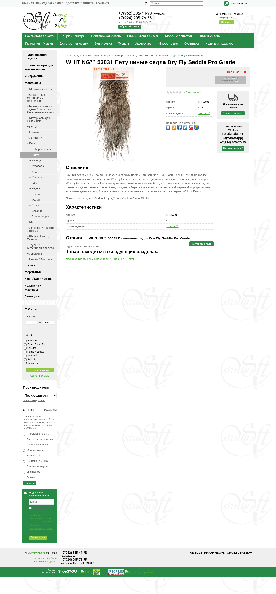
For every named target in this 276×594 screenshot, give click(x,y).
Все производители (34, 400)
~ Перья (32, 143)
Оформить (227, 22)
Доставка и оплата (80, 3)
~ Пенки (32, 126)
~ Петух (34, 154)
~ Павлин (35, 194)
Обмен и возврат (239, 553)
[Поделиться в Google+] (191, 127)
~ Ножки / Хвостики (39, 259)
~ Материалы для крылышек (38, 120)
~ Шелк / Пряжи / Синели (38, 238)
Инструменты (34, 76)
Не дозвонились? (233, 148)
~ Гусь (33, 183)
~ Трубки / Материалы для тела (40, 247)
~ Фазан (34, 199)
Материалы (33, 83)
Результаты (50, 410)
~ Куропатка (37, 166)
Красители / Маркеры (33, 287)
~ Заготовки (34, 253)
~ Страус (34, 205)
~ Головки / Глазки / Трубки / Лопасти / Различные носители (40, 109)
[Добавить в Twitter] (185, 127)
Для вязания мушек (78, 259)
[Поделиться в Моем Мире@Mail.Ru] (196, 127)
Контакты (103, 3)
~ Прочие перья (39, 216)
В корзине (231, 14)
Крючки (30, 265)
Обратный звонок (130, 26)
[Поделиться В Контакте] (168, 127)
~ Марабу (35, 177)
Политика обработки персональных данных (45, 560)
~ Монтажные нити (39, 89)
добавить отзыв (192, 92)
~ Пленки (33, 132)
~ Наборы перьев (40, 149)
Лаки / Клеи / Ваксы (38, 279)
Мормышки (33, 272)
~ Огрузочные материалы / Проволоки (36, 97)
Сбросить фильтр (39, 375)
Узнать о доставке (233, 113)
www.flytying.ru (36, 553)
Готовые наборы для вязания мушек (39, 67)
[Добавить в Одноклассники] (174, 127)
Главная (28, 3)
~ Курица (35, 160)
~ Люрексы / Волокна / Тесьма (40, 229)
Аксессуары (33, 296)
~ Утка (33, 171)
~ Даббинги (34, 138)
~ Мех (31, 222)
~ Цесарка (35, 211)
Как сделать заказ (49, 3)
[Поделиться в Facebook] (179, 127)
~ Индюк (35, 188)
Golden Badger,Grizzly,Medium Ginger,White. (121, 198)
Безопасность (214, 553)
